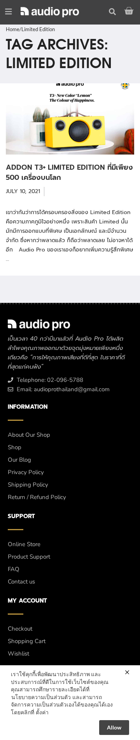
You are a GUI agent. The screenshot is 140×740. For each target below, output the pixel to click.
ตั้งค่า (42, 712)
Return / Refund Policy (37, 497)
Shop (14, 447)
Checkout (20, 629)
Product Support (29, 557)
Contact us (21, 581)
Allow (114, 727)
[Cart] (130, 11)
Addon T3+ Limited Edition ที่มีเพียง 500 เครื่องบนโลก (69, 172)
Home (12, 29)
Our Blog (19, 460)
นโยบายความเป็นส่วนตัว (41, 697)
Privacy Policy (26, 472)
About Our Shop (29, 435)
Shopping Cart (27, 641)
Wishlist (18, 653)
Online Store (24, 544)
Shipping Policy (28, 485)
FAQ (13, 569)
